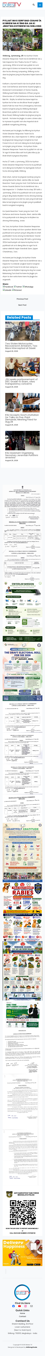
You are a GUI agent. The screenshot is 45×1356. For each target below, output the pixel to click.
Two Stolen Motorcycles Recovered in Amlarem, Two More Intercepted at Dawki (21, 346)
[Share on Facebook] (8, 287)
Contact (22, 1316)
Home (22, 1313)
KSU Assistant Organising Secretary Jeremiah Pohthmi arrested (21, 455)
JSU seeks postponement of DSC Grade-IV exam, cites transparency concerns (21, 381)
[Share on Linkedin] (7, 290)
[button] (34, 5)
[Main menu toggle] (40, 4)
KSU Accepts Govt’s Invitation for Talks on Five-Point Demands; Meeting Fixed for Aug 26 (22, 418)
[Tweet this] (18, 287)
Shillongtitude (31, 1347)
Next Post (22, 305)
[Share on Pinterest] (17, 290)
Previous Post (22, 299)
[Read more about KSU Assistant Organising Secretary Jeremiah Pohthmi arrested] (22, 440)
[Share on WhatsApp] (28, 287)
